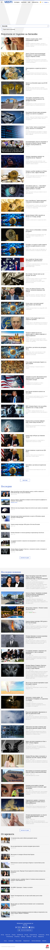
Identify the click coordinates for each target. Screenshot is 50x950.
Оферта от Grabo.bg (29, 610)
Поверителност (26, 940)
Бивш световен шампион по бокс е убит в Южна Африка (36, 742)
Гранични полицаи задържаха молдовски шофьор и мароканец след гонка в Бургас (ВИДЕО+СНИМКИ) (29, 912)
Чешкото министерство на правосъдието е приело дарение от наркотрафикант (36, 334)
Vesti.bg (8, 2)
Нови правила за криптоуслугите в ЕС (36, 68)
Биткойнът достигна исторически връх (36, 465)
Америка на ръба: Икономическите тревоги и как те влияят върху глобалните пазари (36, 378)
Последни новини (11, 572)
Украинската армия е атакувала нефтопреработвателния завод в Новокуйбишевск (35, 801)
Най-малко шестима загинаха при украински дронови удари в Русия (36, 727)
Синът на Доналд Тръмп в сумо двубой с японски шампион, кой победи (35, 290)
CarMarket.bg (41, 934)
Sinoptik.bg (16, 936)
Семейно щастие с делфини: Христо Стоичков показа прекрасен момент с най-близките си (28, 879)
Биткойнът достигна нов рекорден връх (36, 348)
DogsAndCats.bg (33, 934)
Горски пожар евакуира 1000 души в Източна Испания (25, 524)
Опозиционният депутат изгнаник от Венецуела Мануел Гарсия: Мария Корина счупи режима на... (37, 143)
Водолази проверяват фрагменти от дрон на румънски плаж (36, 712)
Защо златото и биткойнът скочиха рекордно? (36, 230)
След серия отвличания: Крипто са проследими (36, 362)
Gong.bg (13, 934)
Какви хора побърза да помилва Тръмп (35, 436)
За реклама (11, 940)
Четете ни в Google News (26, 930)
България (23, 2)
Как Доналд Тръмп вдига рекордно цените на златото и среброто (36, 113)
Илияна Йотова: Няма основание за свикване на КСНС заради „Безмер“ (36, 756)
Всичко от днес (25, 557)
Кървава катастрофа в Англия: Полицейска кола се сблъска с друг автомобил (36, 787)
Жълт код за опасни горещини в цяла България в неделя (37, 683)
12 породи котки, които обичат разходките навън (24, 838)
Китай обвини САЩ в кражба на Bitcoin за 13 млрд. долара (35, 215)
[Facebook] (25, 942)
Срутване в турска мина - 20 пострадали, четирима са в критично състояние (37, 699)
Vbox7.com (7, 934)
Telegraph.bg (41, 936)
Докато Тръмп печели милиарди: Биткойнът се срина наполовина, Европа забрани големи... (36, 55)
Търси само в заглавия (9, 29)
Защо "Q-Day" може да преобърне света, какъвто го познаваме (35, 127)
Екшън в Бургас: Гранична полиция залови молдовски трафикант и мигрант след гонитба (29, 500)
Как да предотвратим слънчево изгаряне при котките (25, 846)
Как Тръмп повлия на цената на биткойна (35, 392)
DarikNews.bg (20, 934)
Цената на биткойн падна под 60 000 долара (36, 83)
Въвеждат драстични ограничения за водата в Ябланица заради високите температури (28, 516)
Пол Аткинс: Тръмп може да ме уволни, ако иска (35, 274)
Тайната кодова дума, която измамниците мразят (34, 39)
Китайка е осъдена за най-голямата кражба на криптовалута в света (36, 245)
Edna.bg (34, 936)
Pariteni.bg (28, 936)
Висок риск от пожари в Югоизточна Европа (22, 854)
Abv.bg (2, 934)
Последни (16, 2)
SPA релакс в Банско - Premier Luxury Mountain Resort (37, 608)
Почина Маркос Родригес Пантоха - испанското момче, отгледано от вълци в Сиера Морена (29, 549)
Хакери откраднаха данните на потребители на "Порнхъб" (35, 157)
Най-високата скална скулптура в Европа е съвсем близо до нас (28, 862)
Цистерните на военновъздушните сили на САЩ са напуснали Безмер (36, 771)
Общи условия (18, 940)
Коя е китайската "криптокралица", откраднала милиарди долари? (36, 201)
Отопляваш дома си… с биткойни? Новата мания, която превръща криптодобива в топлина (36, 187)
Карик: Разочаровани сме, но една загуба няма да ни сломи (26, 895)
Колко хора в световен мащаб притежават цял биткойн (34, 304)
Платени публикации (36, 940)
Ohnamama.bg (9, 936)
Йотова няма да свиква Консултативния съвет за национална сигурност (27, 904)
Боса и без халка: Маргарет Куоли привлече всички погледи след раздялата (28, 871)
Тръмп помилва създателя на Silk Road (36, 450)
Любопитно (35, 2)
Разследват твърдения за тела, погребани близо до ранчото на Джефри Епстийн (35, 99)
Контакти (44, 940)
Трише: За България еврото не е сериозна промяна (35, 318)
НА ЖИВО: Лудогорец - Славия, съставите (22, 887)
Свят (29, 2)
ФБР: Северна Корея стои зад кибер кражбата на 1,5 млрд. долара (36, 406)
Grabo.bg (23, 936)
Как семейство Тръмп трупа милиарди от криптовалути (34, 259)
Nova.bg (26, 934)
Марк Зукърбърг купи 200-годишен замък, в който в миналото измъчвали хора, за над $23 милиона (27, 492)
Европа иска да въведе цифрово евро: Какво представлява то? (35, 421)
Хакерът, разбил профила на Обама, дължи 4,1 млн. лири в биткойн (36, 171)
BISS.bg (47, 934)
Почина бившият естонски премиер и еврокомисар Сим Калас (27, 532)
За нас (5, 940)
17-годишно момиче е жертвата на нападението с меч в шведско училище (28, 541)
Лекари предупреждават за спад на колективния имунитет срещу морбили (36, 816)
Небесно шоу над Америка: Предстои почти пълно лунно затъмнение (29, 508)
